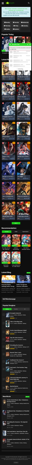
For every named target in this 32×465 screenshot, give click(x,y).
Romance (12, 363)
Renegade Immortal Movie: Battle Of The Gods (18, 440)
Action (15, 315)
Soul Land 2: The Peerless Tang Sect (18, 368)
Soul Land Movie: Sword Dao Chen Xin (17, 431)
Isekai (16, 231)
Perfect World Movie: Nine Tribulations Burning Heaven (17, 400)
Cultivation (19, 354)
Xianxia (8, 405)
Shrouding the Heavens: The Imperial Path (17, 422)
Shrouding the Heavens (16, 345)
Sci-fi (28, 347)
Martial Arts (13, 356)
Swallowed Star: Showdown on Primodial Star (18, 411)
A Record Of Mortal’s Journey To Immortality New (19, 378)
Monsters (12, 341)
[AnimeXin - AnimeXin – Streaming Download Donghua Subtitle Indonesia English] (10, 3)
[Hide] (30, 44)
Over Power (12, 389)
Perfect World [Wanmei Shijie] (18, 330)
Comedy (6, 231)
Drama (24, 315)
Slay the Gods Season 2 (16, 337)
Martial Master (14, 386)
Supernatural (25, 231)
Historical (12, 372)
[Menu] (10, 44)
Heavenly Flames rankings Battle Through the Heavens (8, 286)
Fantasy (12, 316)
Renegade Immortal (15, 313)
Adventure (19, 315)
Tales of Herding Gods (16, 321)
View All (28, 272)
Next (16, 223)
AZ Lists (16, 462)
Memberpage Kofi (24, 15)
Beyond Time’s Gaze (15, 352)
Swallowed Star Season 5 (17, 360)
